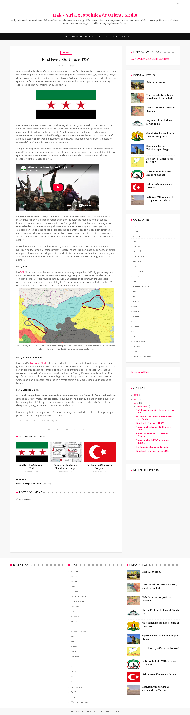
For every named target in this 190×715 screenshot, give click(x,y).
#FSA (34, 421)
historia (136, 276)
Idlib (134, 281)
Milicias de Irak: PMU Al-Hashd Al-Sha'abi (153, 435)
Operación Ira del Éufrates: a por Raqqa (152, 441)
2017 (136, 398)
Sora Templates (84, 711)
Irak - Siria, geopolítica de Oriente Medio (95, 15)
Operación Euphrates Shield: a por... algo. (65, 467)
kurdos (136, 301)
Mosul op (137, 311)
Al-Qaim (136, 236)
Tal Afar (136, 346)
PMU (135, 321)
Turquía (136, 352)
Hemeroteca (138, 271)
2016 (136, 402)
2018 (136, 394)
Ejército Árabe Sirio (141, 251)
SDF (22, 272)
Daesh (135, 241)
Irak (134, 291)
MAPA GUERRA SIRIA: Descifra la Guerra (150, 58)
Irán (134, 296)
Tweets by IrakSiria (140, 372)
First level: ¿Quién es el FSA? (32, 467)
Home (64, 36)
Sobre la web (121, 36)
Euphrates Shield (38, 363)
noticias (136, 316)
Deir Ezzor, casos (155, 82)
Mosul (135, 306)
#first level (23, 421)
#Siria (41, 421)
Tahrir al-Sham (139, 341)
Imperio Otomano (141, 286)
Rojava (136, 326)
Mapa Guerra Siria (82, 36)
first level (66, 52)
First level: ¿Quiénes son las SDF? (152, 450)
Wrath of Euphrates (142, 357)
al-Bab (136, 231)
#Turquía (52, 421)
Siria (135, 337)
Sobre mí (103, 36)
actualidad (137, 226)
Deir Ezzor (137, 246)
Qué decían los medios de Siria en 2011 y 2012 (155, 411)
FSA (134, 266)
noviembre (142, 406)
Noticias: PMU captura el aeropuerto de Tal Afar (154, 418)
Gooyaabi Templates (113, 711)
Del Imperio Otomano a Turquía (99, 467)
